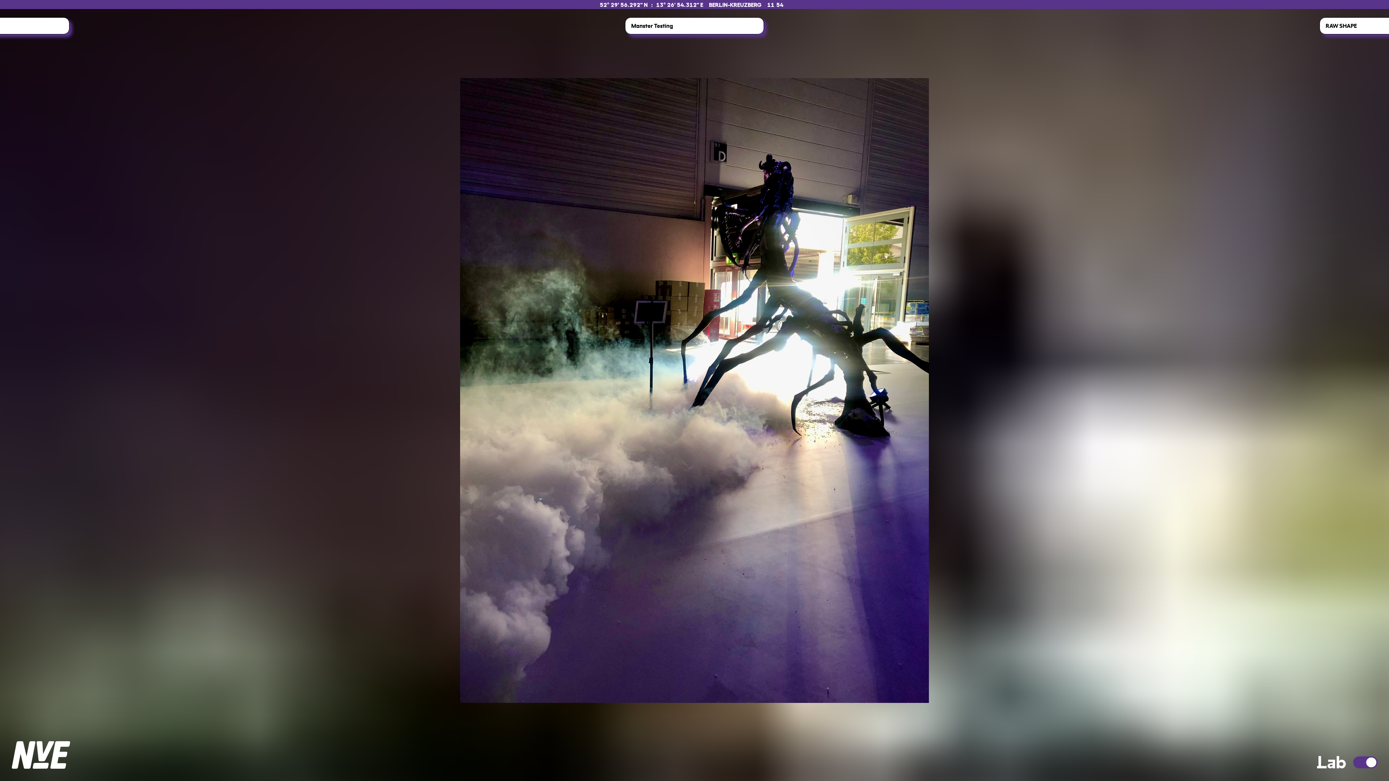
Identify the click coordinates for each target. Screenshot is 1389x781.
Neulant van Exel (41, 755)
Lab (1331, 760)
